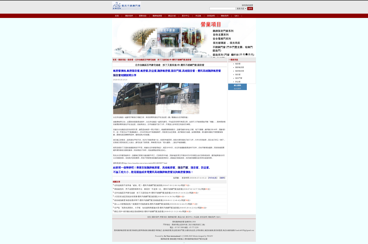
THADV (210, 236)
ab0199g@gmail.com (246, 230)
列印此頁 (212, 178)
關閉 (222, 178)
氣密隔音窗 (239, 71)
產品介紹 (172, 16)
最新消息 (122, 60)
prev (120, 37)
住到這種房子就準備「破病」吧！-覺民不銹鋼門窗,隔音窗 (138, 185)
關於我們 (129, 16)
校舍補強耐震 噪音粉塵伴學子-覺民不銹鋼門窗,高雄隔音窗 (138, 200)
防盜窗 (237, 82)
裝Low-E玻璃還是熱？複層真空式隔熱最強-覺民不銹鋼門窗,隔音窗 (141, 204)
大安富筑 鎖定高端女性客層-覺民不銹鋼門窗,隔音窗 (135, 196)
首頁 (117, 16)
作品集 (198, 16)
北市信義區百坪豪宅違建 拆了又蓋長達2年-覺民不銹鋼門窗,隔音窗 (142, 193)
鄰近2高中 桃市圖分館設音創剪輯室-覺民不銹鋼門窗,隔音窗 (138, 211)
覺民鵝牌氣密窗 (178, 222)
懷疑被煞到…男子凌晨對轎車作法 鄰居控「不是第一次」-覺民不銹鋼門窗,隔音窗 (148, 189)
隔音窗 (130, 60)
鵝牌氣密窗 (157, 16)
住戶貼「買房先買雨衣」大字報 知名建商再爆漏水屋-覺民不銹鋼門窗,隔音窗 (146, 208)
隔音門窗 (183, 167)
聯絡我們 (224, 16)
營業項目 (142, 16)
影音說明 (211, 16)
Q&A (237, 16)
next (247, 37)
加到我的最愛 (247, 5)
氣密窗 (237, 64)
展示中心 (185, 16)
